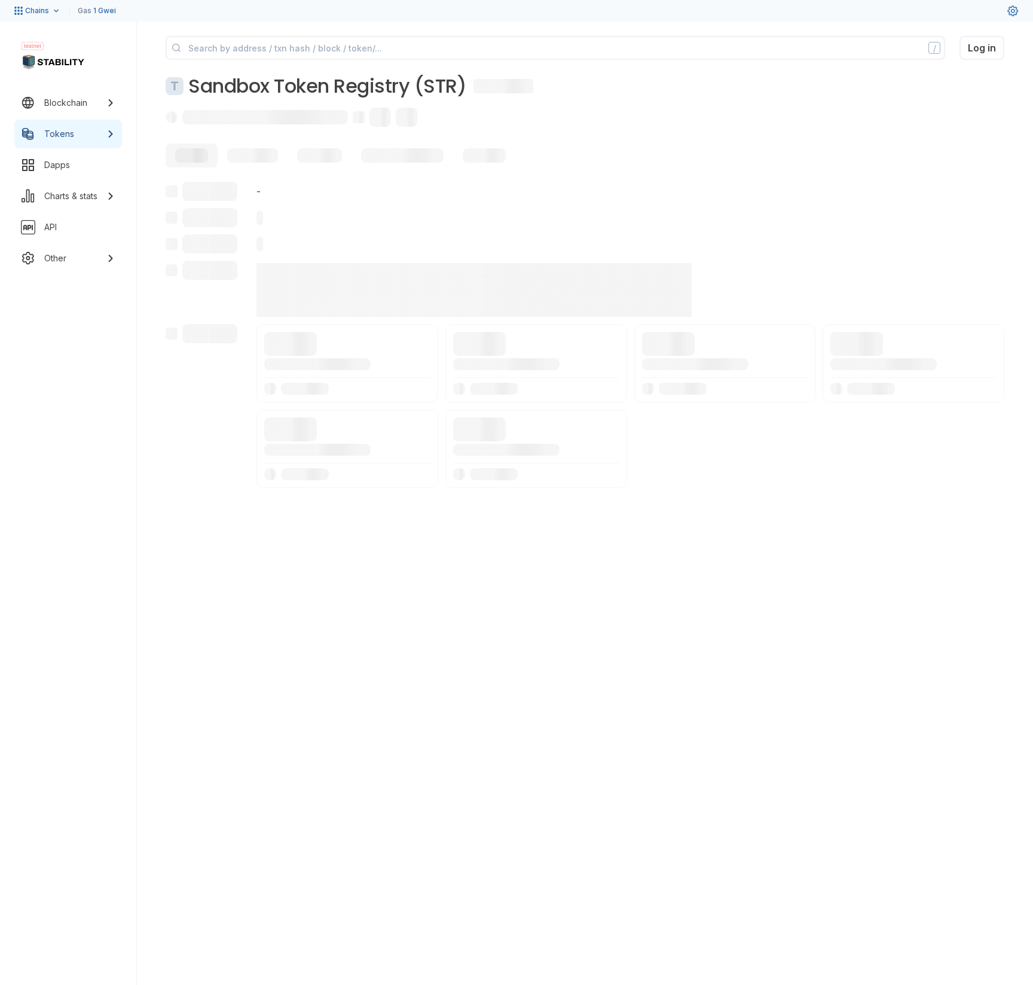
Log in (982, 48)
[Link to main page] (53, 62)
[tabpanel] (585, 335)
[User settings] (1013, 11)
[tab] (192, 155)
